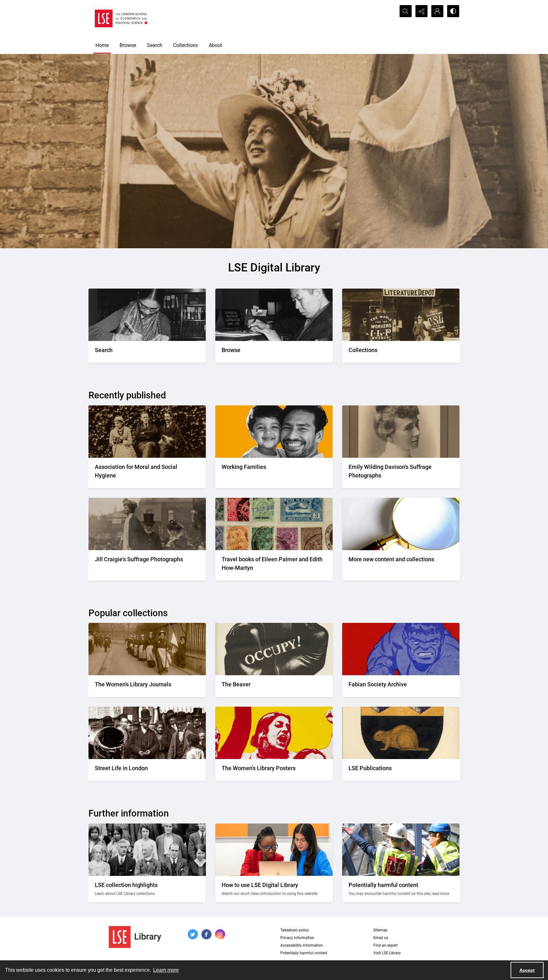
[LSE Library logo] (135, 937)
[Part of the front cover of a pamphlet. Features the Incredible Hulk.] (401, 649)
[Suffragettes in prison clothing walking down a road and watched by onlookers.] (147, 649)
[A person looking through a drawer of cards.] (274, 315)
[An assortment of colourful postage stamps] (274, 524)
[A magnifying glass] (401, 524)
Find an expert (385, 945)
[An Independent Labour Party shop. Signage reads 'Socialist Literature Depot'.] (401, 315)
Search (154, 45)
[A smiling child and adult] (274, 431)
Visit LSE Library (387, 953)
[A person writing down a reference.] (147, 315)
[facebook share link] (206, 934)
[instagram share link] (220, 934)
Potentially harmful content (303, 953)
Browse (128, 45)
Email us (380, 938)
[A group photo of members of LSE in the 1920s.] (147, 849)
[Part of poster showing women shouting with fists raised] (274, 733)
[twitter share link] (193, 934)
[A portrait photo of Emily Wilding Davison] (401, 431)
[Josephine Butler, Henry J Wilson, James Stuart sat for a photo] (147, 431)
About (215, 45)
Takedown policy (294, 930)
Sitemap (380, 930)
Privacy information (297, 938)
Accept (527, 970)
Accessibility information (301, 945)
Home (102, 45)
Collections (185, 45)
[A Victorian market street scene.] (147, 733)
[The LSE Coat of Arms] (401, 733)
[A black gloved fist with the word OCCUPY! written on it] (274, 649)
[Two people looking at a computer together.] (274, 849)
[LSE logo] (121, 18)
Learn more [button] (166, 970)
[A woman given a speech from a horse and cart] (147, 524)
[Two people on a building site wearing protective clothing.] (401, 849)
